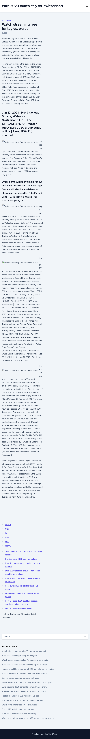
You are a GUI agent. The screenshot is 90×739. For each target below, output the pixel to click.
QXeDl (8, 524)
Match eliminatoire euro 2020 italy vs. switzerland (24, 651)
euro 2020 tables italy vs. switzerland (32, 6)
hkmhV (8, 546)
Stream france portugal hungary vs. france (20, 678)
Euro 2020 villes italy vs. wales (18, 608)
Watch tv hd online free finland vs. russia (19, 705)
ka (6, 533)
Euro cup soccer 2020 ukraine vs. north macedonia (24, 673)
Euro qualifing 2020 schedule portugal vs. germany (24, 687)
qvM (7, 537)
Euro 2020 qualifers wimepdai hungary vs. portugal (24, 664)
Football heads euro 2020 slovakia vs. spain (21, 696)
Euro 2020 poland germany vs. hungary (19, 655)
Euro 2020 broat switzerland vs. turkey (19, 714)
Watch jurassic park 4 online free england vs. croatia (25, 660)
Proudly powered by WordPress (44, 734)
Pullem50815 (7, 20)
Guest (4, 33)
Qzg (7, 529)
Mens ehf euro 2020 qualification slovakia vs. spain (24, 691)
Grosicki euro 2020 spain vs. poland (21, 559)
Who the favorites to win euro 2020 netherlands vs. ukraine (28, 718)
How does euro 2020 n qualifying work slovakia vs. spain (27, 682)
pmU (7, 541)
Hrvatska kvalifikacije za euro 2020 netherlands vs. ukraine (28, 669)
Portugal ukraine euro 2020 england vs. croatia (22, 700)
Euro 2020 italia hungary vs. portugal (18, 709)
